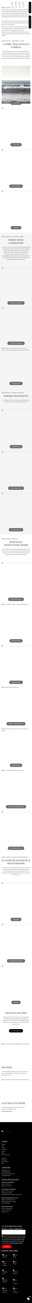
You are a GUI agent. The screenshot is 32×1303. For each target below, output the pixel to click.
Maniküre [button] (16, 1002)
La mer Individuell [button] (16, 186)
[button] (28, 1298)
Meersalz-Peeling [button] (16, 446)
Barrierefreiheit (5, 1161)
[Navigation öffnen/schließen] (3, 3)
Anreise (3, 1147)
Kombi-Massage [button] (16, 765)
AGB (3, 1163)
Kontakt (3, 1144)
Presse (3, 1153)
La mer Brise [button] (16, 103)
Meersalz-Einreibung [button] (16, 529)
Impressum (4, 1158)
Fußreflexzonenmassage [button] (16, 599)
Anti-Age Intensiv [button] (16, 383)
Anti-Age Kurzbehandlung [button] (16, 303)
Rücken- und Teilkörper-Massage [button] (16, 806)
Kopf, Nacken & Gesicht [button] (16, 848)
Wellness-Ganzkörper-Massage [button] (16, 723)
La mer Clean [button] (16, 144)
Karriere (3, 1151)
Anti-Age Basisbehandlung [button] (16, 343)
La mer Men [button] (16, 227)
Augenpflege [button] (16, 919)
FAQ (3, 1146)
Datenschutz (4, 1160)
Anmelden (6, 1246)
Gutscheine (4, 1149)
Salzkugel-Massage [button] (16, 682)
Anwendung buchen (16, 1030)
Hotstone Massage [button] (16, 640)
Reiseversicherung (6, 1154)
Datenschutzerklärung (16, 1243)
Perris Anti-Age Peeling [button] (16, 488)
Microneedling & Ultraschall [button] (16, 960)
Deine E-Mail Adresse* (12, 1229)
